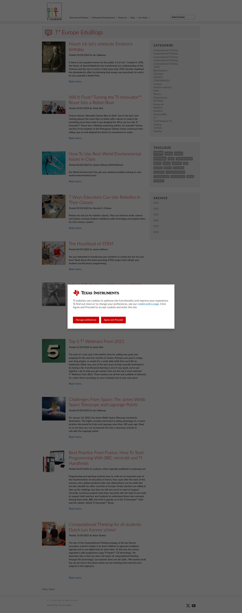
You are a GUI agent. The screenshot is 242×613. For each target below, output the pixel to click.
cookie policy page (148, 304)
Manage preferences (86, 320)
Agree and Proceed (113, 320)
